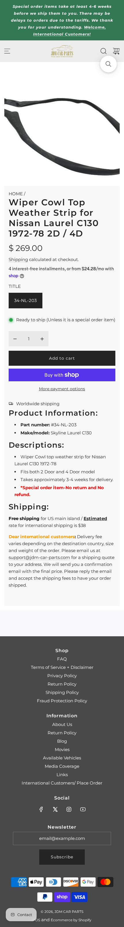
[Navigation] (7, 51)
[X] (55, 809)
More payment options (62, 388)
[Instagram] (69, 809)
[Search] (103, 51)
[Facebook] (41, 809)
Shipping (18, 259)
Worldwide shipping (37, 403)
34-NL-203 (25, 300)
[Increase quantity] (42, 339)
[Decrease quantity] (15, 339)
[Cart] (116, 51)
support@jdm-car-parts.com (39, 557)
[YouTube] (82, 809)
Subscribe (62, 857)
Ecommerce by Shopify (71, 920)
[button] (108, 64)
